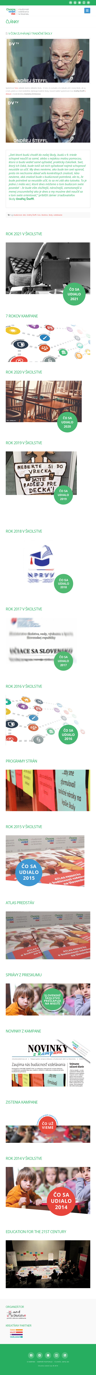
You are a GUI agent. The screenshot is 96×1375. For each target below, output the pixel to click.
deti (24, 215)
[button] (87, 10)
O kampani (31, 1362)
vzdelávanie (58, 215)
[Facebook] (70, 2)
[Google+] (79, 2)
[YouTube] (84, 2)
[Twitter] (75, 2)
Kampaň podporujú (45, 1362)
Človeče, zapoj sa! (62, 1362)
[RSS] (88, 2)
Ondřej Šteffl (31, 215)
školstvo (44, 215)
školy (51, 215)
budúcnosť (18, 215)
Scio (16, 88)
